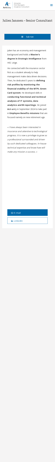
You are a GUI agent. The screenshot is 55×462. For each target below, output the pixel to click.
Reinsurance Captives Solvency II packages (26, 354)
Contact (20, 442)
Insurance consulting (26, 262)
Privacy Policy (34, 442)
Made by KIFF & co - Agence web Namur (27, 452)
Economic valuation (26, 315)
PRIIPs (26, 341)
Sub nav (30, 36)
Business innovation (26, 301)
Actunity (16, 5)
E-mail (17, 212)
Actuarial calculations (26, 328)
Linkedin (18, 220)
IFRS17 (26, 275)
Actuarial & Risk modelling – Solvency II (26, 288)
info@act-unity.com (27, 375)
